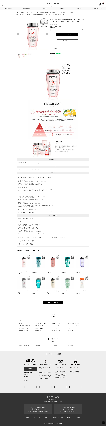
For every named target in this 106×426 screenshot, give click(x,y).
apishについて (79, 8)
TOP (103, 423)
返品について (48, 417)
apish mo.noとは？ (9, 8)
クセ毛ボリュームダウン (24, 345)
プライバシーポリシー (38, 417)
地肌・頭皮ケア (22, 14)
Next (47, 34)
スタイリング (54, 320)
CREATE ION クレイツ (23, 328)
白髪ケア (53, 347)
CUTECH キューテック (56, 323)
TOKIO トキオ (70, 328)
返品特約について (67, 40)
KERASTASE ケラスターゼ (24, 10)
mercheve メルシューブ (40, 328)
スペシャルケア (22, 323)
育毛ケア (69, 347)
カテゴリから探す (44, 8)
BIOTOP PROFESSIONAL (57, 330)
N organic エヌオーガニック (73, 325)
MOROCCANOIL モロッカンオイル (74, 323)
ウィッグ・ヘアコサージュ (40, 323)
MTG (36, 333)
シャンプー (32, 12)
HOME (17, 10)
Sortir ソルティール (55, 325)
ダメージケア (70, 345)
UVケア (36, 347)
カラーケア (21, 347)
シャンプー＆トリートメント (24, 12)
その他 (69, 333)
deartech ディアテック (23, 330)
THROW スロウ (55, 328)
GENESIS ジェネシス (33, 10)
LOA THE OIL (70, 330)
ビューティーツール (72, 320)
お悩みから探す (62, 8)
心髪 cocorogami (26, 8)
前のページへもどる (53, 302)
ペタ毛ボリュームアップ (40, 345)
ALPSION (21, 333)
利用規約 (28, 417)
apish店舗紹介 (78, 417)
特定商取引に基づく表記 (58, 417)
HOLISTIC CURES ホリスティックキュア (43, 325)
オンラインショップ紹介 (97, 8)
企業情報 (68, 417)
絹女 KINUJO (38, 330)
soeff (53, 333)
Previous (18, 34)
